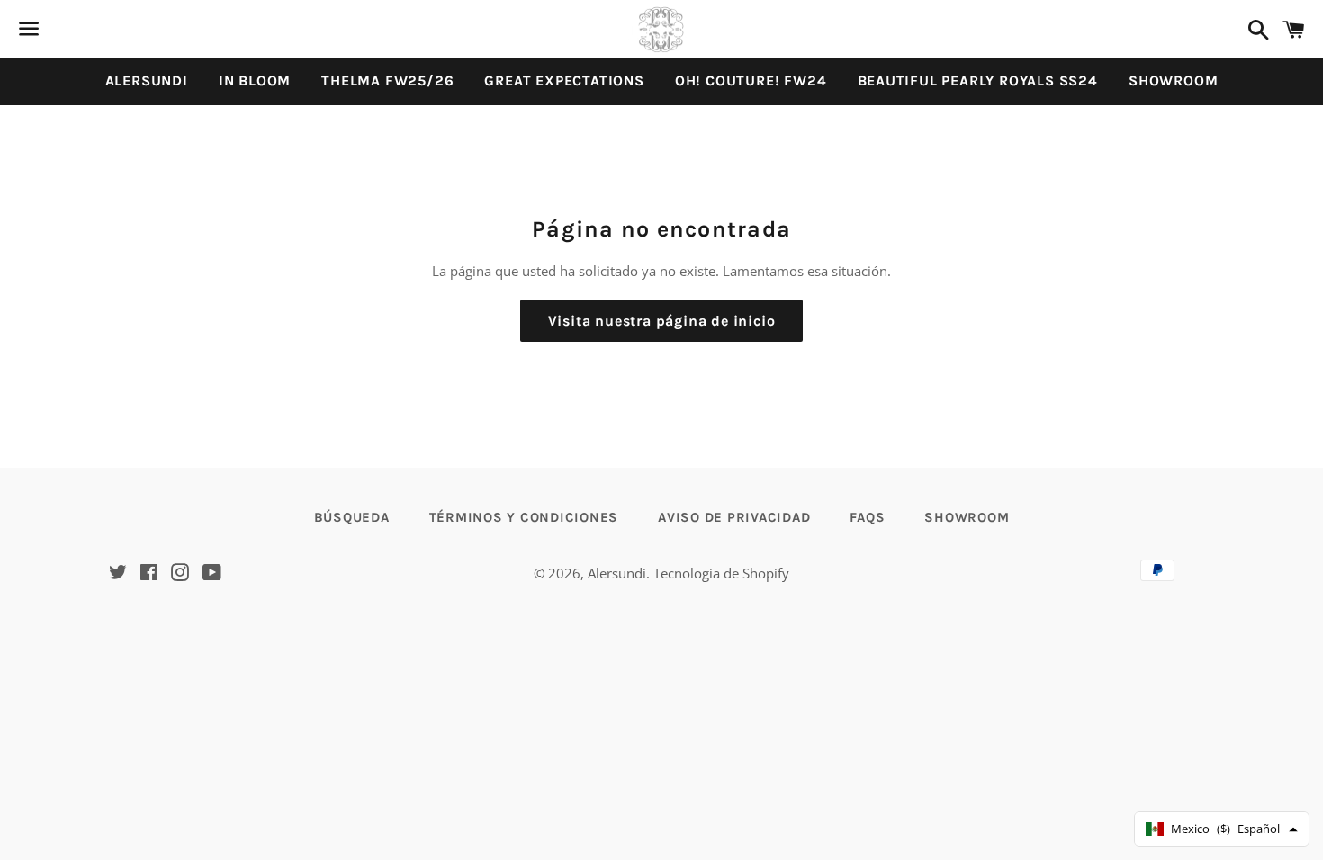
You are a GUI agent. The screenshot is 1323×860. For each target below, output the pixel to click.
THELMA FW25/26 (387, 80)
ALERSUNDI (146, 80)
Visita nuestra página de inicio (662, 320)
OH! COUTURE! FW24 (751, 80)
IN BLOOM (255, 80)
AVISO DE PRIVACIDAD (734, 517)
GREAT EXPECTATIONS (564, 80)
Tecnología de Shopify (721, 573)
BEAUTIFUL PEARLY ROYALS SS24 (978, 80)
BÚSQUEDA (352, 517)
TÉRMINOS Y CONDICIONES (524, 517)
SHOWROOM (1173, 80)
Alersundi (617, 573)
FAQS (867, 517)
